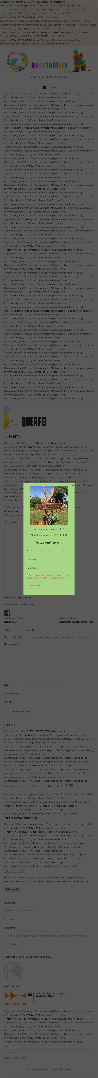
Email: (30, 550)
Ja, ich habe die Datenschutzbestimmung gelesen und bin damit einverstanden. (48, 576)
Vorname (31, 559)
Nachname (32, 568)
